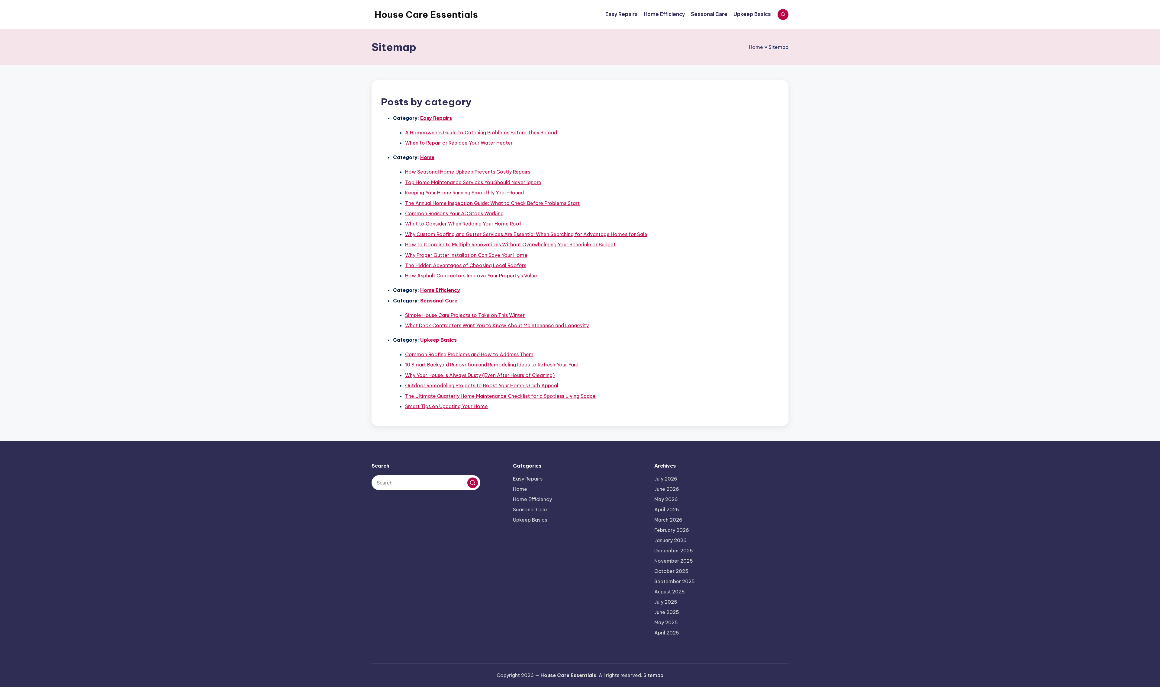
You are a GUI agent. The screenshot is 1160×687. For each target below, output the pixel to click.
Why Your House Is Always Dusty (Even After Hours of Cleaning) (480, 375)
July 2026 (665, 479)
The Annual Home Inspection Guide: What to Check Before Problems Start (492, 203)
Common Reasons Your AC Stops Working (454, 213)
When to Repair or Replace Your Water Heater (459, 143)
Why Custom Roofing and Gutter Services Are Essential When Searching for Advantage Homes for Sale (526, 234)
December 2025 (673, 551)
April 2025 (666, 633)
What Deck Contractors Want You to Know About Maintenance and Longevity (497, 325)
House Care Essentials (426, 14)
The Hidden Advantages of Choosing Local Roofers (465, 265)
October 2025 (671, 571)
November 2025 (673, 561)
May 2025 (666, 622)
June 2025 (666, 612)
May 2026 (666, 499)
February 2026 (671, 530)
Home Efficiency (440, 290)
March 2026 (668, 520)
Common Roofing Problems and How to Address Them (469, 354)
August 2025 (669, 592)
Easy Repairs (436, 118)
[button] (472, 483)
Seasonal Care (438, 301)
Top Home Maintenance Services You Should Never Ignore (473, 182)
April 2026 (666, 509)
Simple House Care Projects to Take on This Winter (465, 315)
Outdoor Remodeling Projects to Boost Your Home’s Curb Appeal (481, 385)
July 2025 (665, 602)
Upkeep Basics (438, 340)
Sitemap (653, 675)
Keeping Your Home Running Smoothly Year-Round (464, 193)
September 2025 (674, 581)
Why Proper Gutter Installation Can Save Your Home (466, 255)
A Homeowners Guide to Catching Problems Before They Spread (481, 132)
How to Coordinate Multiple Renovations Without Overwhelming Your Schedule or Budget (510, 244)
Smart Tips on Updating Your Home (446, 406)
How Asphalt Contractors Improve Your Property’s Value (471, 276)
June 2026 (666, 489)
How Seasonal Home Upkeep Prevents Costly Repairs (467, 172)
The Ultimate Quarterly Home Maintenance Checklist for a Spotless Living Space (500, 396)
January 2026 (670, 540)
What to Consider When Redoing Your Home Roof (463, 224)
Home (756, 47)
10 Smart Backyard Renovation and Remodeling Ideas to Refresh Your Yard (491, 365)
